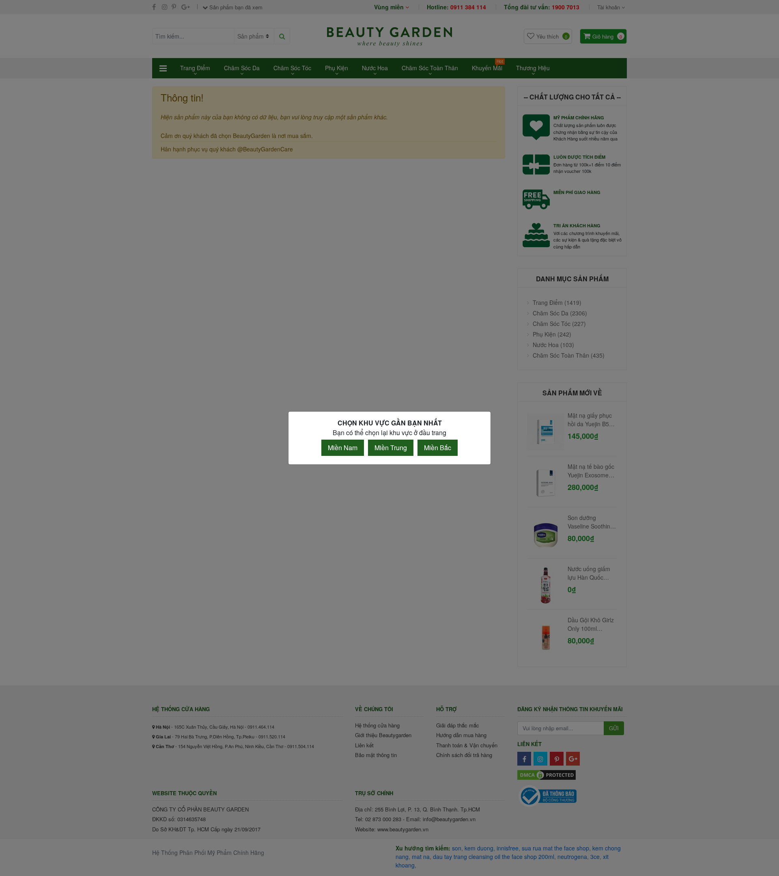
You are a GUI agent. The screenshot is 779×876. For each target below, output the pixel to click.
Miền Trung (390, 447)
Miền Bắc (437, 447)
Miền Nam (342, 447)
